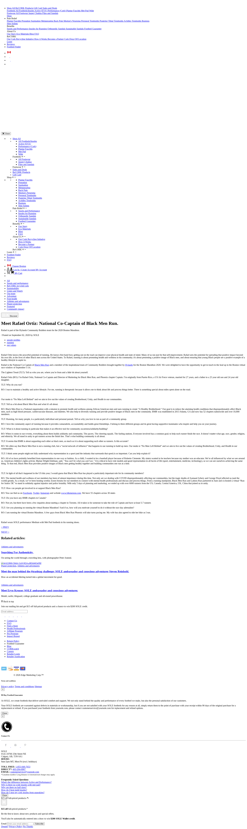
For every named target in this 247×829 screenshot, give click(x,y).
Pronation (26, 21)
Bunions (145, 21)
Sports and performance (17, 283)
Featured (11, 306)
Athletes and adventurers (18, 301)
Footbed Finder (14, 47)
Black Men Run (42, 365)
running (10, 342)
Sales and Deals (50, 8)
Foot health (12, 298)
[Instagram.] (16, 746)
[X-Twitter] (11, 616)
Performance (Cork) (57, 10)
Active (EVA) (41, 10)
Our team (11, 293)
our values (11, 345)
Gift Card (38, 8)
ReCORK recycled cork (18, 286)
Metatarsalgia (47, 21)
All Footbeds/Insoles (25, 10)
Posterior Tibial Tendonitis (112, 21)
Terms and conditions (24, 686)
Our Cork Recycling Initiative (20, 39)
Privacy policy (7, 686)
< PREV (5, 527)
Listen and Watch (15, 291)
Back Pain (59, 21)
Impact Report (13, 636)
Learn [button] (9, 41)
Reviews (11, 44)
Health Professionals (16, 628)
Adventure (11, 296)
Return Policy (13, 641)
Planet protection (14, 304)
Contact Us (12, 620)
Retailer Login (13, 654)
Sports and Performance (18, 29)
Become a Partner (56, 39)
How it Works (41, 39)
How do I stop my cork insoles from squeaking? (22, 792)
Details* (5, 826)
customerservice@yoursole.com (24, 772)
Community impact (15, 309)
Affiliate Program (15, 631)
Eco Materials (22, 34)
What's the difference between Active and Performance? (26, 782)
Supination (36, 21)
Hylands (129, 365)
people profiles (13, 340)
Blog (31, 34)
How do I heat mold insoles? (14, 790)
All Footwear (22, 13)
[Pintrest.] (25, 746)
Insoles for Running (38, 29)
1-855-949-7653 (23, 767)
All (8, 280)
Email (3, 823)
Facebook (27, 493)
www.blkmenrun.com (71, 493)
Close (4, 713)
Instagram (44, 493)
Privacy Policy (15, 826)
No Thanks (28, 826)
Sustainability (13, 288)
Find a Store (12, 626)
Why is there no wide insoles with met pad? (20, 785)
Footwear (11, 13)
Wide (91, 10)
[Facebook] (7, 616)
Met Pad (85, 10)
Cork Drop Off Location (75, 39)
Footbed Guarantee (92, 29)
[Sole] (9, 3)
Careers (10, 651)
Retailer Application (16, 656)
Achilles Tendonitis (133, 21)
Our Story (11, 34)
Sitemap (38, 686)
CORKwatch (13, 649)
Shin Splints (12, 23)
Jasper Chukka (35, 13)
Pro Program (12, 633)
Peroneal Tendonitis (90, 21)
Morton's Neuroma (72, 21)
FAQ (36, 34)
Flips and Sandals (50, 13)
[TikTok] (16, 616)
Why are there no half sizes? (14, 787)
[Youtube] (23, 616)
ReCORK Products (24, 8)
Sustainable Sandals (75, 29)
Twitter (36, 493)
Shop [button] (9, 16)
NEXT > (5, 532)
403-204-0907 (19, 769)
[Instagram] (3, 616)
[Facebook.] (6, 746)
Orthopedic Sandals (56, 29)
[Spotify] (20, 616)
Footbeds (11, 10)
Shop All (11, 8)
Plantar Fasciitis (73, 10)
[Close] (4, 802)
